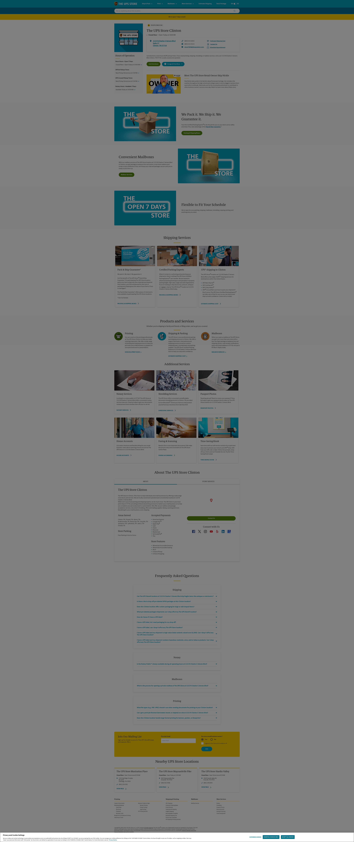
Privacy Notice (113, 840)
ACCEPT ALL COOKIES (288, 837)
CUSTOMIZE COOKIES (255, 837)
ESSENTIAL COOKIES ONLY (271, 837)
